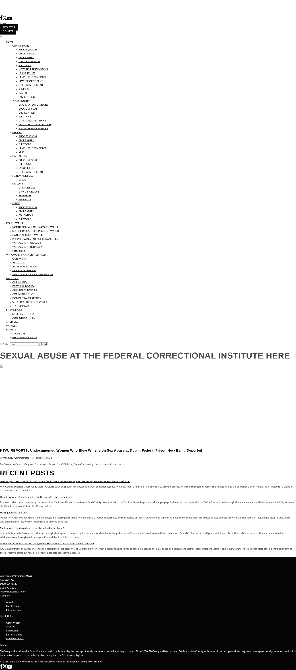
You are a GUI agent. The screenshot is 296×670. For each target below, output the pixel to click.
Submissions (13, 630)
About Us (11, 602)
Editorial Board (14, 610)
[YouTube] (9, 668)
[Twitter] (4, 668)
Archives (11, 626)
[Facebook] (1, 668)
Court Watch (13, 623)
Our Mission (13, 606)
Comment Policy (15, 638)
